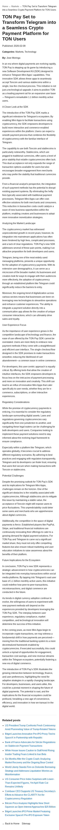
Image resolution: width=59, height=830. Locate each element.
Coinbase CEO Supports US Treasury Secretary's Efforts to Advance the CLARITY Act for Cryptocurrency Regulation (30, 795)
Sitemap (26, 823)
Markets (15, 6)
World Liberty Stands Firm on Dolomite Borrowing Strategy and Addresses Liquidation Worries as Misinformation (30, 771)
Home (5, 6)
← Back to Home (10, 823)
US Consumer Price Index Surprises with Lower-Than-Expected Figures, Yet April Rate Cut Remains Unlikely (29, 783)
